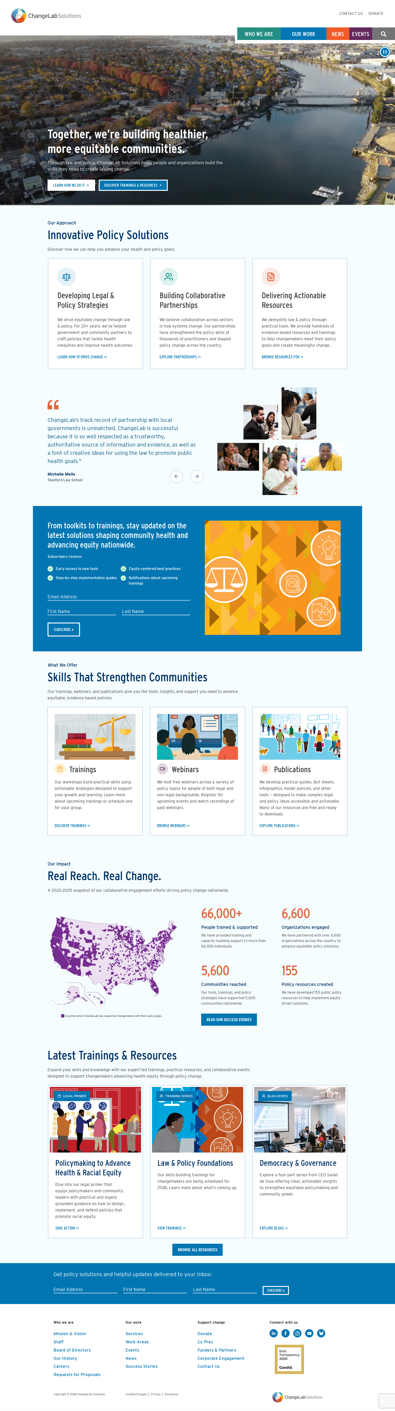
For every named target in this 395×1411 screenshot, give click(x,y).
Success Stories (141, 1366)
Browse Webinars (171, 825)
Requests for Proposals (76, 1374)
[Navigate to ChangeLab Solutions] (297, 1401)
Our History (65, 1358)
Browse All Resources (197, 1249)
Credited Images (136, 1394)
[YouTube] (309, 1333)
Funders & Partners (217, 1350)
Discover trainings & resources (130, 185)
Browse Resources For (280, 356)
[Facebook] (285, 1333)
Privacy (156, 1394)
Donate (376, 13)
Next (196, 476)
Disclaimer (171, 1394)
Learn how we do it (69, 185)
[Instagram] (297, 1333)
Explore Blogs (272, 1228)
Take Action (65, 1228)
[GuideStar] (288, 1358)
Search (383, 33)
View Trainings (169, 1228)
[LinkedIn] (274, 1333)
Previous (176, 476)
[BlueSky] (321, 1333)
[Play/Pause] (384, 51)
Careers (61, 1366)
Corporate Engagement (221, 1358)
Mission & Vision (69, 1333)
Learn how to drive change (80, 356)
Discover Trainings (70, 825)
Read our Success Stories (229, 1019)
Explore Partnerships (178, 356)
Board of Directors (72, 1350)
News (338, 33)
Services (134, 1333)
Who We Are (259, 33)
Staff (58, 1341)
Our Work (303, 33)
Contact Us (351, 13)
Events (360, 33)
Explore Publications (277, 825)
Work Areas (137, 1341)
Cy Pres (205, 1341)
